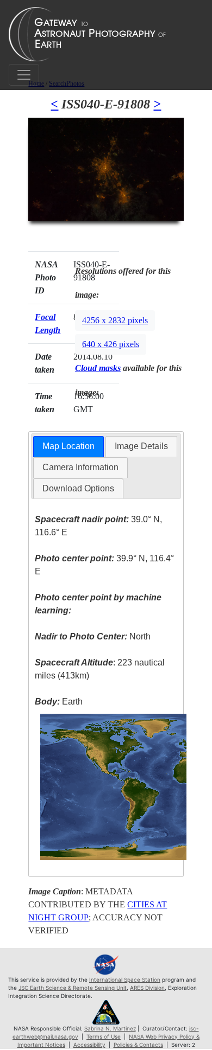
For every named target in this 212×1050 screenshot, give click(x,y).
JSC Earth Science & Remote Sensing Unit (72, 987)
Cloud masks (98, 368)
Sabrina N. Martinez (110, 1028)
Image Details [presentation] (141, 446)
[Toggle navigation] (24, 75)
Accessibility (89, 1044)
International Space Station (124, 979)
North (93, 636)
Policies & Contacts (138, 1044)
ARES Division (147, 987)
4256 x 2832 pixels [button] (115, 320)
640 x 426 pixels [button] (110, 344)
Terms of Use (103, 1036)
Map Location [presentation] (68, 446)
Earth (59, 701)
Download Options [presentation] (78, 488)
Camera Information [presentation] (80, 467)
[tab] (68, 446)
